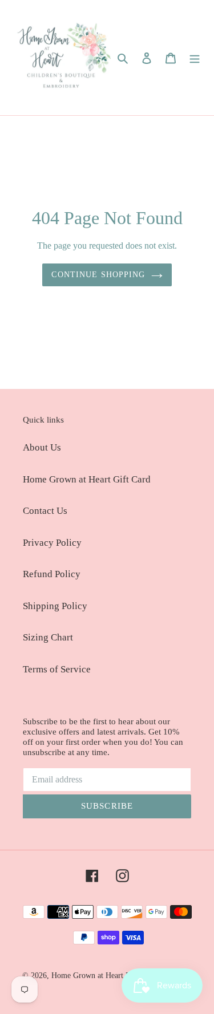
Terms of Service (57, 669)
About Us (42, 447)
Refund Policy (51, 574)
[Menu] (195, 57)
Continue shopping (98, 274)
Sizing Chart (48, 637)
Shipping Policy (55, 606)
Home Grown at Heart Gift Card (87, 479)
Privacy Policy (52, 542)
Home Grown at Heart (88, 975)
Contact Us (45, 510)
